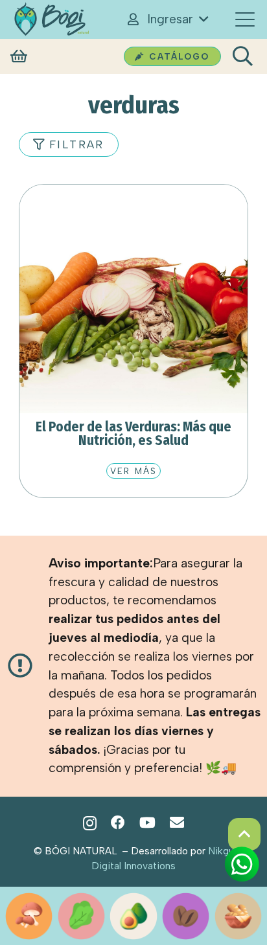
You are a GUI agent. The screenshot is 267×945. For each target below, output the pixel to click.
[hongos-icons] (28, 916)
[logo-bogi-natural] (51, 19)
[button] (166, 19)
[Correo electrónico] (177, 822)
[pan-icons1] (238, 916)
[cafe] (185, 916)
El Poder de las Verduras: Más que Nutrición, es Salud (133, 433)
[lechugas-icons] (81, 916)
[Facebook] (118, 822)
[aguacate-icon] (133, 916)
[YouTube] (147, 822)
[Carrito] (19, 56)
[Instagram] (90, 823)
